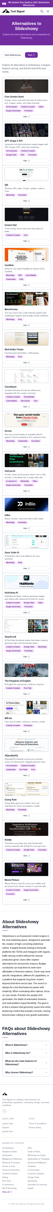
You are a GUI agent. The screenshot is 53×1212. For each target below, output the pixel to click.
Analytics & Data (9, 1151)
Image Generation (13, 111)
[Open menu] (48, 11)
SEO (20, 275)
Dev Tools (23, 770)
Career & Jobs (8, 1166)
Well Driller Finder (14, 349)
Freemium (28, 111)
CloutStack (11, 387)
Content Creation (28, 107)
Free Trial (27, 688)
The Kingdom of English (18, 681)
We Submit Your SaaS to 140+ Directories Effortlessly (29, 3)
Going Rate (11, 799)
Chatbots (32, 1166)
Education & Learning (37, 1184)
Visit (30, 55)
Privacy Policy (35, 1127)
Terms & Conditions (37, 1123)
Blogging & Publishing (12, 1159)
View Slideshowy (13, 55)
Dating (5, 1177)
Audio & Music (34, 1151)
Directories (25, 401)
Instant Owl (11, 225)
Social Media (31, 275)
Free (26, 235)
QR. (7, 185)
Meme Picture (12, 880)
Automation (11, 279)
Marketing (10, 195)
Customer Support (36, 1173)
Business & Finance (11, 1162)
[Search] (42, 11)
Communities (11, 401)
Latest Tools (7, 1123)
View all (6, 1192)
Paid (21, 279)
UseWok (9, 265)
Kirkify (8, 840)
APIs (22, 155)
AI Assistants (11, 107)
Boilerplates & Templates (39, 1159)
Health (30, 1188)
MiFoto (8, 718)
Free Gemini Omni (14, 97)
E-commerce (11, 481)
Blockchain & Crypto (37, 1155)
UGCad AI (10, 471)
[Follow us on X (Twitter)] (4, 1111)
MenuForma (11, 309)
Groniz (8, 431)
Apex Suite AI (12, 552)
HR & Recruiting (9, 1188)
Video (41, 107)
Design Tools (11, 155)
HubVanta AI (11, 592)
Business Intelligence (37, 1162)
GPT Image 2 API (13, 141)
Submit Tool (7, 1131)
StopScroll (10, 637)
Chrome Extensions (11, 1170)
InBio (7, 515)
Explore (5, 1127)
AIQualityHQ (11, 755)
